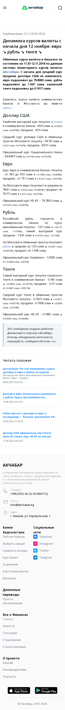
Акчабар (11, 72)
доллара (56, 122)
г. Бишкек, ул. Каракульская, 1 (30, 516)
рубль (7, 246)
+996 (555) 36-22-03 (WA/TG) (29, 494)
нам (53, 341)
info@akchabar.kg (22, 505)
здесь (7, 107)
